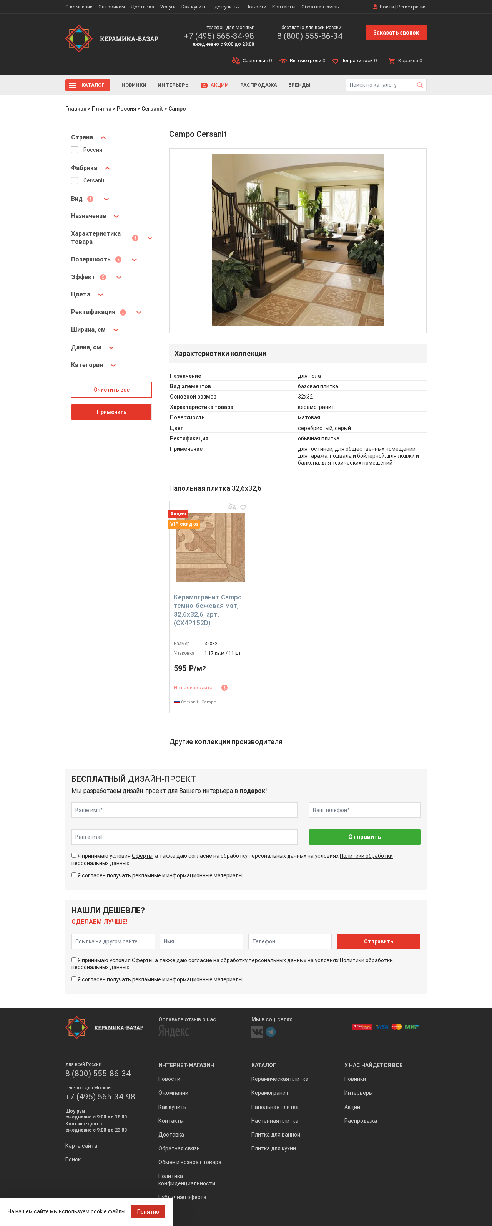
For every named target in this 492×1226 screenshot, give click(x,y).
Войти (387, 7)
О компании (79, 7)
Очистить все (112, 390)
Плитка (101, 109)
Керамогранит (270, 1093)
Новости (256, 7)
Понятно (148, 1212)
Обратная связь (320, 7)
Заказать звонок (396, 33)
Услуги (168, 7)
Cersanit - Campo (198, 702)
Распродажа (258, 85)
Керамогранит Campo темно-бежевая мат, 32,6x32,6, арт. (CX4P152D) (208, 609)
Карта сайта (81, 1146)
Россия (126, 109)
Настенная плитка (274, 1121)
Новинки (133, 85)
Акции (220, 85)
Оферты (142, 856)
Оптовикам (111, 7)
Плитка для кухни (273, 1148)
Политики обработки (366, 856)
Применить (111, 412)
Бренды (299, 85)
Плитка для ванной (275, 1135)
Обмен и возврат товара (189, 1162)
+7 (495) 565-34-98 (219, 36)
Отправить (364, 836)
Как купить (194, 7)
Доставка (142, 7)
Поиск (73, 1160)
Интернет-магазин (186, 1065)
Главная (75, 109)
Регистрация (412, 7)
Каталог (93, 85)
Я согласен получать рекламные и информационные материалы (160, 875)
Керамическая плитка (279, 1079)
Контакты (284, 7)
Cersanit (152, 109)
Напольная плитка (275, 1107)
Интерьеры (174, 85)
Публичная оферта (182, 1197)
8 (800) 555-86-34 (309, 36)
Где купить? (226, 7)
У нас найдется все (373, 1065)
